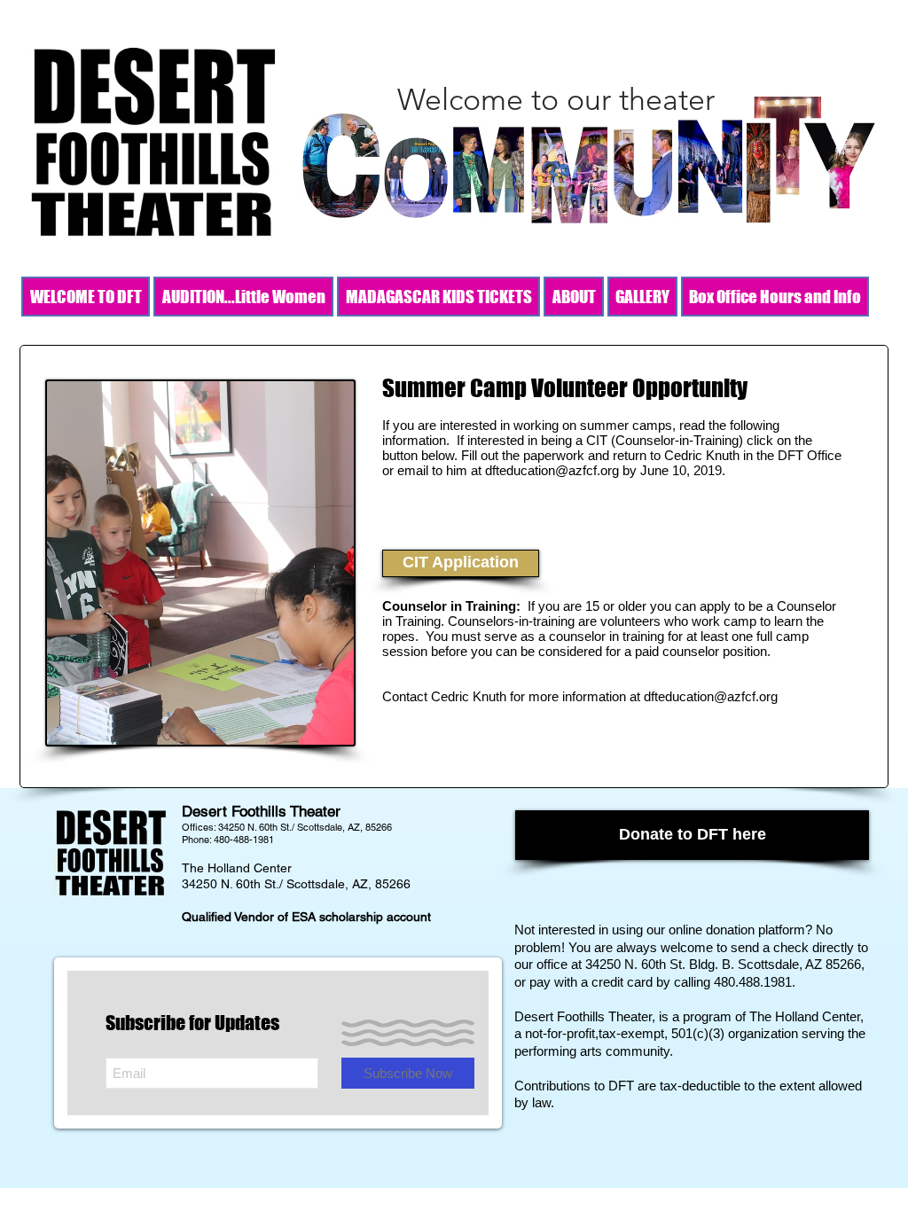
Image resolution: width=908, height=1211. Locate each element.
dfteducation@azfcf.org (552, 470)
